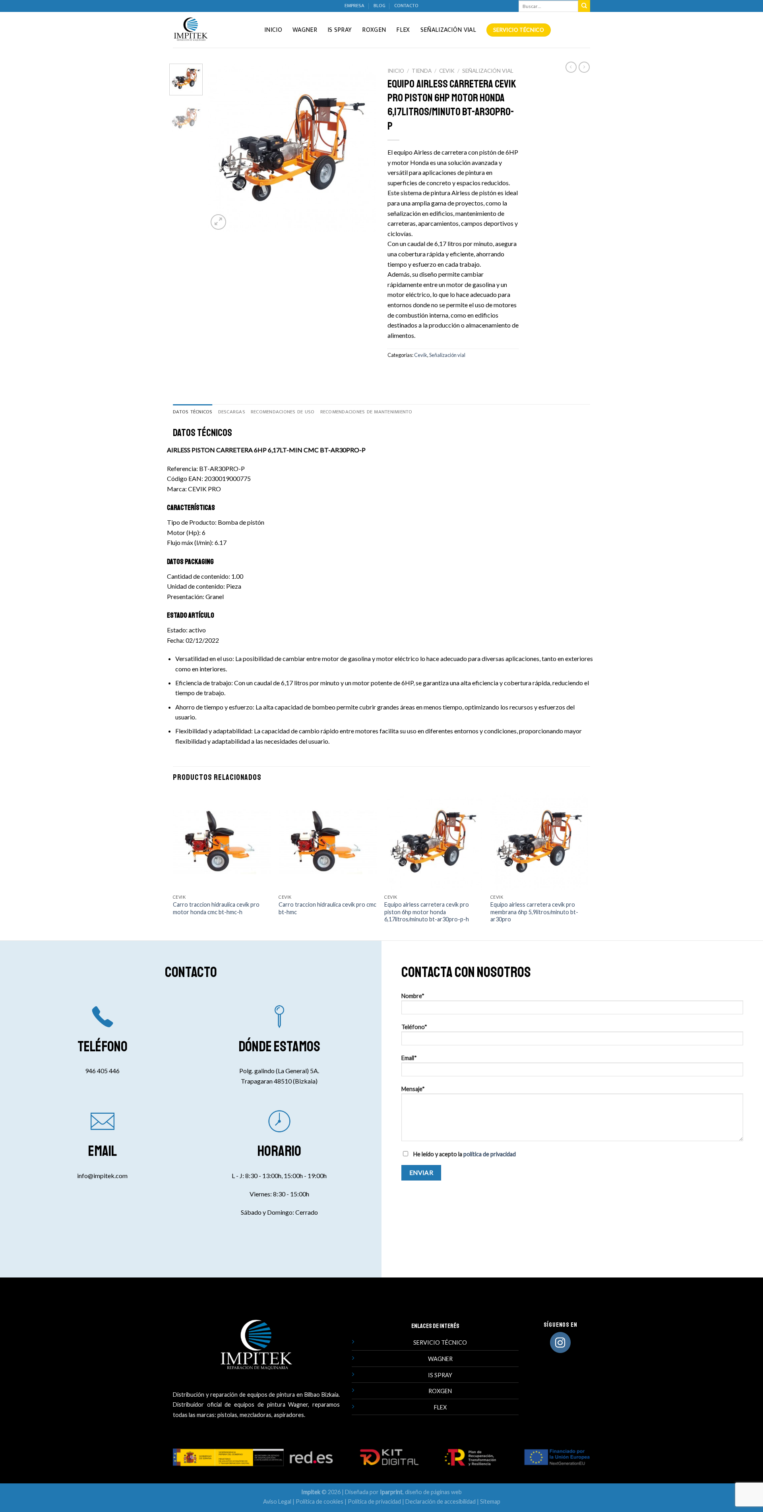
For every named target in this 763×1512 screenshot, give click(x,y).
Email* (409, 1058)
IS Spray (339, 30)
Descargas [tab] (231, 412)
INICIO (273, 30)
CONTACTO (406, 6)
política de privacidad (489, 1154)
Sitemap (490, 1501)
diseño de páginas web (433, 1492)
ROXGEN (440, 1391)
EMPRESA (354, 6)
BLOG (379, 6)
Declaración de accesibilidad (440, 1501)
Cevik (447, 71)
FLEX (440, 1407)
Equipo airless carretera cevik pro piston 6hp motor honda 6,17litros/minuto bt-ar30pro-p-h (426, 912)
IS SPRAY (440, 1375)
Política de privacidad (374, 1501)
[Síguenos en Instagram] (560, 1342)
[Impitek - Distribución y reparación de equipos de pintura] (212, 30)
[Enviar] (584, 6)
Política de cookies (319, 1501)
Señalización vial (448, 30)
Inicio (395, 71)
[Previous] (221, 147)
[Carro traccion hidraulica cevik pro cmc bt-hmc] (328, 841)
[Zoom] (218, 222)
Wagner (304, 30)
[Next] (362, 147)
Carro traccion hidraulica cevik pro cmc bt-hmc (327, 908)
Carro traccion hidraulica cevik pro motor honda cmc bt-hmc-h (216, 908)
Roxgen (374, 30)
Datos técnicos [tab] (193, 412)
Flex (403, 30)
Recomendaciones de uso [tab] (283, 412)
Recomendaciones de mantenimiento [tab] (366, 412)
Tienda (422, 71)
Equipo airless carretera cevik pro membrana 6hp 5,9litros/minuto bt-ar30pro (534, 912)
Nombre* (412, 995)
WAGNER (440, 1358)
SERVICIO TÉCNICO (440, 1342)
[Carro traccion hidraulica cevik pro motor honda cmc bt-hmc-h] (222, 841)
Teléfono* (414, 1027)
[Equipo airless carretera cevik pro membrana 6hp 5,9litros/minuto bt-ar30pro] (539, 841)
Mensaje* (413, 1089)
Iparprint (391, 1492)
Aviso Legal (277, 1501)
